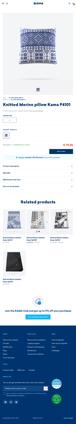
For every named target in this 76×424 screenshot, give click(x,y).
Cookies (32, 370)
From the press (8, 358)
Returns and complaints (36, 340)
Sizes (53, 347)
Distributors (31, 350)
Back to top (37, 418)
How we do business (11, 186)
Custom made (8, 370)
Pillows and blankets (16, 97)
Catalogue (55, 350)
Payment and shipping (35, 347)
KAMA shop (7, 347)
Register (22, 157)
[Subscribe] (46, 389)
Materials (6, 173)
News (5, 354)
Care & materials (58, 340)
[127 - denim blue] (6, 135)
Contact (6, 343)
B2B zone (21, 370)
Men (4, 97)
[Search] (7, 3)
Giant (71, 418)
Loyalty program (33, 343)
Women (5, 99)
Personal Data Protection (15, 395)
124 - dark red (39, 231)
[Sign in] (69, 3)
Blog (5, 350)
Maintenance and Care (11, 180)
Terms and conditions (35, 354)
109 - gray (36, 231)
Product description (11, 166)
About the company (10, 340)
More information (36, 111)
